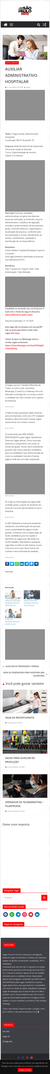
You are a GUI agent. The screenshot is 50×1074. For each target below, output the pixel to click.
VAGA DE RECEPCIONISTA (19, 717)
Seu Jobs (6, 1031)
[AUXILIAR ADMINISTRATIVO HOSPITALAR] (13, 613)
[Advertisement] (25, 105)
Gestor (28, 87)
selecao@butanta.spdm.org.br (19, 314)
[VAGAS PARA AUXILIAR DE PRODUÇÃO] (25, 731)
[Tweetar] (12, 564)
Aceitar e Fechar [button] (25, 1070)
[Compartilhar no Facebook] (7, 564)
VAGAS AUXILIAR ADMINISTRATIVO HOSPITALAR (31, 603)
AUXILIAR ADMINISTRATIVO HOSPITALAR (12, 621)
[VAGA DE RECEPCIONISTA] (25, 691)
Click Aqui (14, 333)
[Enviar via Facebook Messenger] (31, 564)
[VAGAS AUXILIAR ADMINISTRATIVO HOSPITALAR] (32, 594)
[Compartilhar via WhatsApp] (17, 564)
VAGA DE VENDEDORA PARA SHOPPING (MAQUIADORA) (23, 674)
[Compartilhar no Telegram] (27, 564)
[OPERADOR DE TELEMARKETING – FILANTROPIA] (25, 775)
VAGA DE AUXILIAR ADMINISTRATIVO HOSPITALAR (12, 603)
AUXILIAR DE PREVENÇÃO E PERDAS (22, 666)
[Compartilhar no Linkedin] (22, 564)
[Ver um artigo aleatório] (44, 25)
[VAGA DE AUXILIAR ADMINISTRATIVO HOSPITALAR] (13, 594)
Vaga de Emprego (12, 63)
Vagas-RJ (6, 1036)
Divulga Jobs (7, 1041)
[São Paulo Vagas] (5, 25)
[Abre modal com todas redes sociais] (36, 564)
